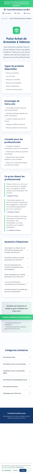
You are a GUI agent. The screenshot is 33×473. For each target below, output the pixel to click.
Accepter (23, 470)
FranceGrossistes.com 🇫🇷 (18, 10)
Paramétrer (8, 470)
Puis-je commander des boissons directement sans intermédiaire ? (13, 267)
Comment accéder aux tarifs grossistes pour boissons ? (14, 259)
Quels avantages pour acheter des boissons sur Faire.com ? (14, 276)
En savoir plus (19, 467)
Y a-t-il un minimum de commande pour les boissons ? (15, 283)
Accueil (5, 18)
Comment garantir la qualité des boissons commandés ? (15, 290)
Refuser (15, 470)
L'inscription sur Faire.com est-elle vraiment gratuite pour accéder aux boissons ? (15, 250)
